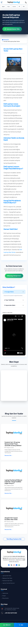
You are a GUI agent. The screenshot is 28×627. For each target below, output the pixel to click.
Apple (3, 6)
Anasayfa (6, 39)
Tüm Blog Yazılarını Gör (14, 539)
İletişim (3, 595)
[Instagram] (14, 565)
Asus (8, 6)
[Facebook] (9, 565)
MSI (24, 6)
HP (19, 6)
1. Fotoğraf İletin (9, 292)
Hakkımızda (4, 593)
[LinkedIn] (16, 565)
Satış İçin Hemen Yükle (13, 29)
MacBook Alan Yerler (6, 580)
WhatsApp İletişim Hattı (14, 276)
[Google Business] (19, 565)
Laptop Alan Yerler (6, 575)
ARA (22, 625)
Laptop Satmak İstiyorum (8, 583)
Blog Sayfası (5, 598)
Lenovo (14, 6)
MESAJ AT (8, 625)
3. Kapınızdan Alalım (9, 305)
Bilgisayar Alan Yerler (6, 578)
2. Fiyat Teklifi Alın (9, 300)
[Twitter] (11, 565)
